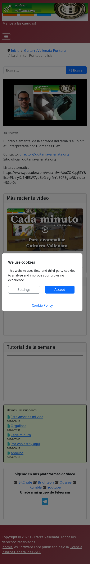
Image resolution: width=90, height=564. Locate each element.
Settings (24, 289)
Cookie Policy (42, 305)
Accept (59, 289)
